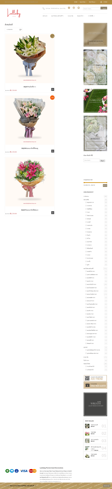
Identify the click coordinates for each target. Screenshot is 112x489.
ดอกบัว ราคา (90, 281)
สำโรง (88, 238)
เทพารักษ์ (89, 242)
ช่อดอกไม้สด (82, 2)
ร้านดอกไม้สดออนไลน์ (57, 471)
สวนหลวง (89, 232)
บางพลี (88, 222)
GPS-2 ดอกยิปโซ (94, 439)
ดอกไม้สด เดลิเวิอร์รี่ (56, 16)
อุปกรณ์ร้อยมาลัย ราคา (93, 353)
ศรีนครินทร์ (90, 248)
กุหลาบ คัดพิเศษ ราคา (92, 274)
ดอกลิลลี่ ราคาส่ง (91, 327)
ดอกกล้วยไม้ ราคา (91, 284)
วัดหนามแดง (90, 215)
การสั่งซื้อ (90, 16)
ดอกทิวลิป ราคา (91, 307)
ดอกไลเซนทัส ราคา (92, 287)
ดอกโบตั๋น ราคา (91, 317)
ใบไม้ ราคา (86, 360)
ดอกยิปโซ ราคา (91, 271)
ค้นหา (102, 161)
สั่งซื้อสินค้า (52, 89)
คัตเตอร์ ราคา (90, 343)
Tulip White (94, 454)
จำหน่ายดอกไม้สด (48, 471)
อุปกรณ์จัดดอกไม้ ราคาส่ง (93, 350)
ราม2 (88, 212)
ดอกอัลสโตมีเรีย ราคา (92, 330)
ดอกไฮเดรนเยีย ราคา (92, 304)
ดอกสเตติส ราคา (91, 297)
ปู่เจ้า (88, 265)
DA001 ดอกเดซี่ (94, 424)
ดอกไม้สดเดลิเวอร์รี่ (44, 477)
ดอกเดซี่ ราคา (90, 340)
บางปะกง (89, 245)
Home (75, 2)
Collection (86, 196)
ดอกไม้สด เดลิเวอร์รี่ (88, 268)
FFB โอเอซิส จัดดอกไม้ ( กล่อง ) (96, 448)
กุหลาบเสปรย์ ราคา (92, 320)
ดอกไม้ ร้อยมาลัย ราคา (93, 291)
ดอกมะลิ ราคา (90, 301)
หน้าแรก (45, 16)
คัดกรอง (105, 185)
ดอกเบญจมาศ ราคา (92, 333)
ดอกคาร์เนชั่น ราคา (92, 294)
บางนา (88, 255)
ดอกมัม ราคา (90, 314)
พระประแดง (90, 258)
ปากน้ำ (88, 261)
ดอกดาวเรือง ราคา (91, 324)
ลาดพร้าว (89, 251)
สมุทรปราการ (90, 202)
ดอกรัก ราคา (90, 310)
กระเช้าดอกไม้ (90, 366)
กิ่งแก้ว (88, 235)
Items (105, 2)
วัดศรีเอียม (89, 209)
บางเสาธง (89, 205)
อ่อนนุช (89, 219)
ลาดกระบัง (89, 225)
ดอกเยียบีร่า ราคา (91, 337)
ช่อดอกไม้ (79, 16)
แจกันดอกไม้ (90, 369)
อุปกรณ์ (85, 347)
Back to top (106, 485)
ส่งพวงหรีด (86, 199)
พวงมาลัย (70, 16)
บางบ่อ (88, 228)
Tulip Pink (93, 432)
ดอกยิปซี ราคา (90, 278)
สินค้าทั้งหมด (92, 2)
